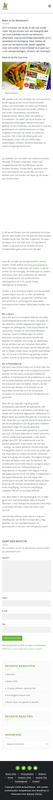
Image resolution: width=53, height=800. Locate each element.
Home (10, 778)
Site (3, 624)
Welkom (42, 774)
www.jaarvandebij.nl (37, 264)
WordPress (42, 790)
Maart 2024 (12, 681)
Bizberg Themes (34, 794)
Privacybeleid (27, 774)
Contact (35, 781)
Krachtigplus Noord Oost (18, 695)
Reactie (6, 558)
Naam (4, 598)
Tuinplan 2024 (24, 778)
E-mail (4, 611)
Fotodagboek (21, 781)
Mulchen (11, 674)
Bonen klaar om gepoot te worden (23, 702)
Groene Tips (41, 778)
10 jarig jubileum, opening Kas (21, 688)
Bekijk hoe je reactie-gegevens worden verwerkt (22, 649)
